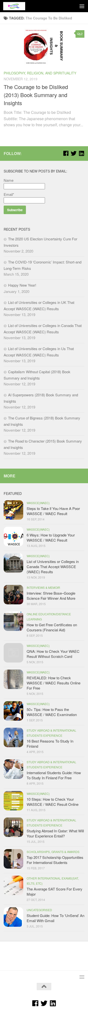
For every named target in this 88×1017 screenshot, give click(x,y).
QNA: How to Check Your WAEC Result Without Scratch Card (53, 654)
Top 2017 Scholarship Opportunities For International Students (55, 860)
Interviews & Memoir (43, 587)
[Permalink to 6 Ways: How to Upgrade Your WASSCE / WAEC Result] (13, 536)
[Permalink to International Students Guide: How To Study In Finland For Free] (13, 769)
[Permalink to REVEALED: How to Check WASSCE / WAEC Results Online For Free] (13, 679)
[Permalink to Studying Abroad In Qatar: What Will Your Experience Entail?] (13, 827)
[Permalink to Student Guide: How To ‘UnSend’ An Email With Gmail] (13, 917)
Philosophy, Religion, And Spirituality (40, 73)
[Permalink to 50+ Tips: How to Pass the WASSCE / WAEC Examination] (13, 711)
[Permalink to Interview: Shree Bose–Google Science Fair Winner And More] (13, 594)
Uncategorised (39, 910)
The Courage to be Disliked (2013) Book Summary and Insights (36, 95)
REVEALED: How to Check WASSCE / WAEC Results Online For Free (53, 682)
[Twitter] (74, 153)
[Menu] (82, 6)
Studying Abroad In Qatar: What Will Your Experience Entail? (55, 833)
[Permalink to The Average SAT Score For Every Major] (13, 885)
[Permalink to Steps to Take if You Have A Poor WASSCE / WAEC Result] (13, 510)
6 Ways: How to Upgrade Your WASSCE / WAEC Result (51, 537)
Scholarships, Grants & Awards (53, 852)
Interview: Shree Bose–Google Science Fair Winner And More (51, 595)
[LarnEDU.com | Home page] (18, 6)
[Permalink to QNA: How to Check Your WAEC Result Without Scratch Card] (13, 653)
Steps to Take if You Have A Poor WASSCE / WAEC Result (53, 511)
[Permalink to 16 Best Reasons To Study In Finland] (13, 737)
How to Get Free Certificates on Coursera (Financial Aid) (52, 627)
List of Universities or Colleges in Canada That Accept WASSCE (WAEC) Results (53, 566)
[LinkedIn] (81, 153)
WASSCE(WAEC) (38, 503)
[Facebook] (66, 153)
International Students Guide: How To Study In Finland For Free (54, 775)
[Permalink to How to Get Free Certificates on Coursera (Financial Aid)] (13, 621)
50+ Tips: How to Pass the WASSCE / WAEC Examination (52, 712)
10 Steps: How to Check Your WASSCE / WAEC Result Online (52, 802)
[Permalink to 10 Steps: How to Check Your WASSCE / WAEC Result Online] (13, 800)
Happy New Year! (22, 285)
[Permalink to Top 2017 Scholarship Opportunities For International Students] (13, 859)
